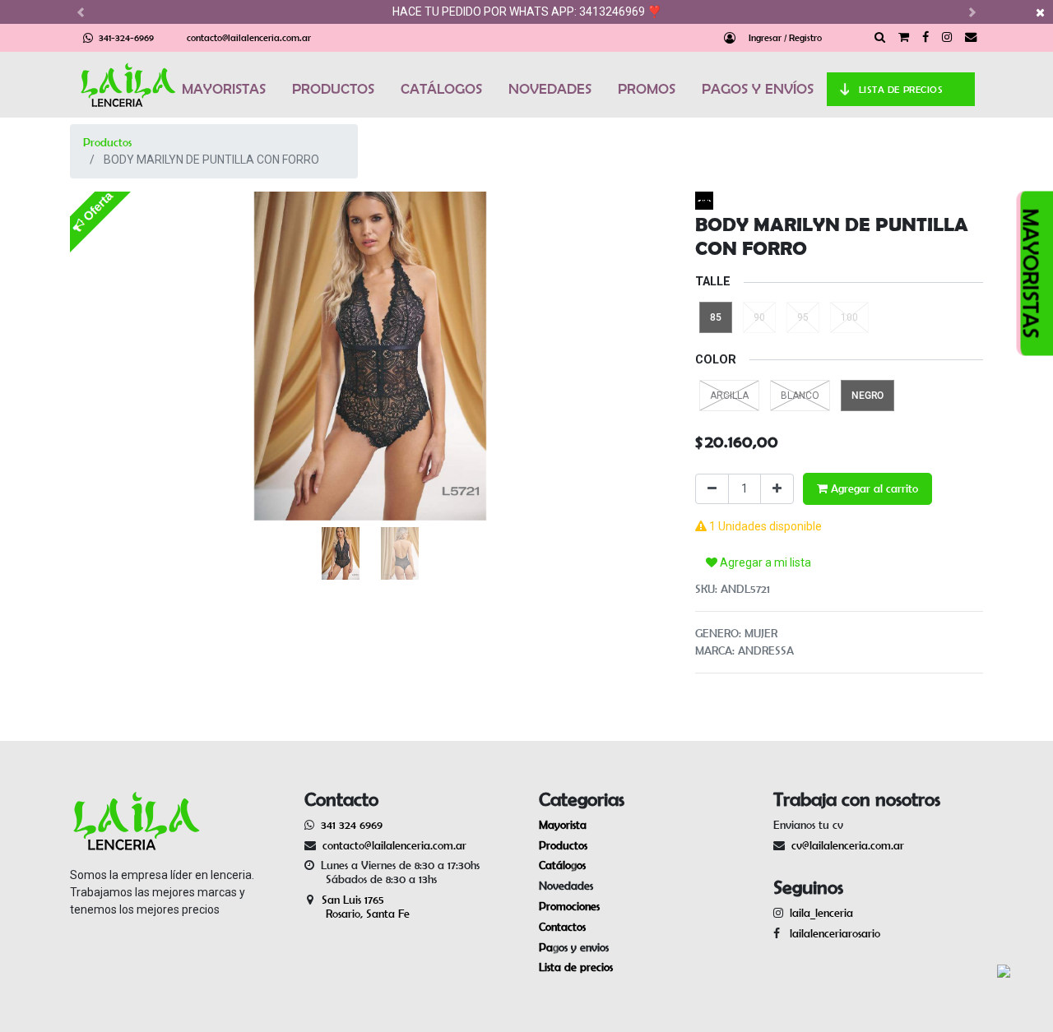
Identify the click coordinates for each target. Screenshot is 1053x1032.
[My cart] (904, 38)
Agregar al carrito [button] (873, 488)
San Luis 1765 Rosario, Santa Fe (357, 906)
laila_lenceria (821, 912)
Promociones (569, 906)
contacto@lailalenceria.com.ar (249, 37)
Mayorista (563, 824)
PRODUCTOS (333, 89)
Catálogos (562, 865)
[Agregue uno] (777, 489)
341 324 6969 (352, 824)
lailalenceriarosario (831, 933)
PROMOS (646, 89)
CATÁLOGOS (441, 89)
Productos (107, 142)
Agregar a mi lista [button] (764, 562)
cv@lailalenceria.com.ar (847, 845)
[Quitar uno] (712, 489)
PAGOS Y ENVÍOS (758, 89)
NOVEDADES (549, 89)
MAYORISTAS (224, 89)
